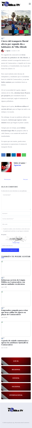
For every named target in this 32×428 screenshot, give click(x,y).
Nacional (16, 386)
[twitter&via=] (11, 31)
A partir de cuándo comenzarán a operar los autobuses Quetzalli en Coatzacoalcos (14, 342)
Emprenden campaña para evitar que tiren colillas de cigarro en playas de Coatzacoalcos (14, 312)
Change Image (16, 242)
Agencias (8, 50)
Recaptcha (3, 234)
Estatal (16, 378)
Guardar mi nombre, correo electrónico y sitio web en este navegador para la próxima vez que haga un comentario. (16, 230)
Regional (16, 369)
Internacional (16, 395)
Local (3, 37)
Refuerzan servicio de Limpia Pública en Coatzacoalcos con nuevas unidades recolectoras (13, 282)
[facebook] (6, 31)
